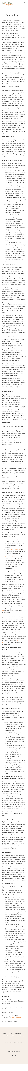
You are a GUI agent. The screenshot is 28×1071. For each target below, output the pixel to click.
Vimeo (7, 557)
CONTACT (23, 1037)
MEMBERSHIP (18, 1033)
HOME (4, 1033)
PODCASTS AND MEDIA (8, 1037)
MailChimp (8, 570)
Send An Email (16, 1017)
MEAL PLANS (19, 1035)
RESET (12, 1035)
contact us (11, 133)
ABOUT (10, 1033)
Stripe (7, 540)
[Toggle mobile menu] (25, 2)
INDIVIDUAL (5, 1035)
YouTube (14, 557)
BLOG (17, 1037)
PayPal (13, 540)
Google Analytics (15, 549)
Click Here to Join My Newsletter (14, 1042)
